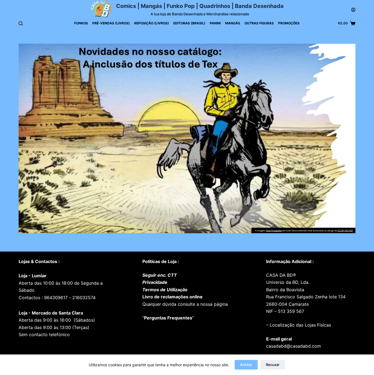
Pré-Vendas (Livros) (111, 23)
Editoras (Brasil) (189, 23)
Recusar (273, 364)
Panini (215, 23)
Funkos (81, 23)
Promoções (289, 23)
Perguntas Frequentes (168, 318)
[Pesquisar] (21, 23)
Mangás (232, 23)
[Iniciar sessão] (353, 10)
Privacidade (154, 282)
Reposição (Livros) (151, 23)
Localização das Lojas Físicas (299, 325)
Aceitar (246, 364)
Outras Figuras (259, 23)
